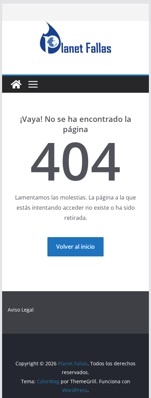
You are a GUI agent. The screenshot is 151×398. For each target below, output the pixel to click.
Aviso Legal (21, 309)
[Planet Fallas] (16, 84)
